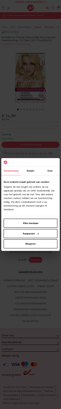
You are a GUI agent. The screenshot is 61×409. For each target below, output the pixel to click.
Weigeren (30, 243)
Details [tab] (30, 170)
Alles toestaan (30, 223)
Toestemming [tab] (11, 170)
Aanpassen (29, 233)
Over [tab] (50, 170)
